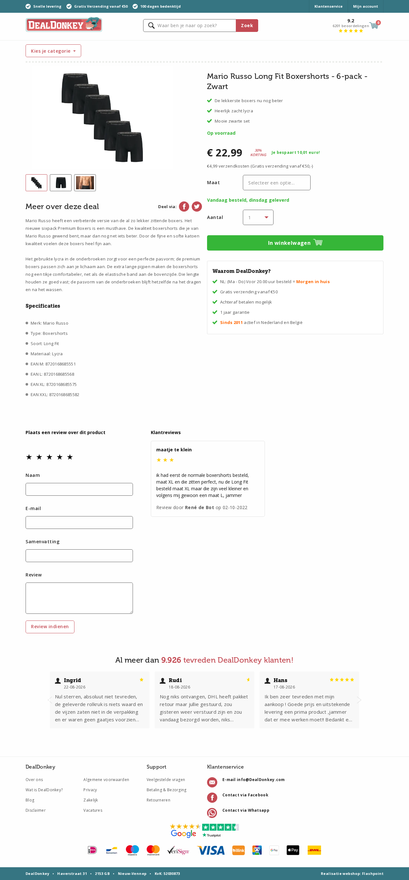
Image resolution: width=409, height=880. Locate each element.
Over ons (34, 779)
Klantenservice (328, 6)
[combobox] (200, 25)
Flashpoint (372, 873)
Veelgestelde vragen (166, 779)
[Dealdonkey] (64, 24)
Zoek (247, 25)
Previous (49, 700)
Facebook (184, 206)
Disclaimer (36, 810)
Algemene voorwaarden (106, 779)
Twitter (197, 206)
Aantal (215, 217)
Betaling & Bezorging (167, 790)
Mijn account (365, 6)
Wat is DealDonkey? (44, 790)
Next (359, 700)
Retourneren (158, 800)
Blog (30, 800)
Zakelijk (90, 800)
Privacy (90, 790)
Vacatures (92, 810)
